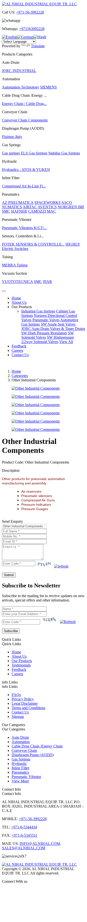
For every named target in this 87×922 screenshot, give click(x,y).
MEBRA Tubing (15, 265)
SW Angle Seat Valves (58, 324)
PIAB (47, 282)
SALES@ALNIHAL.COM (23, 848)
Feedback (19, 346)
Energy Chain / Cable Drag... (24, 104)
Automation (21, 742)
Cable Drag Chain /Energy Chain (37, 746)
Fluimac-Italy (12, 137)
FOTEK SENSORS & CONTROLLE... (33, 244)
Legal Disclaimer (25, 703)
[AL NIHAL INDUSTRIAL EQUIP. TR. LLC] (39, 4)
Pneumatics (20, 772)
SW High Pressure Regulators (44, 333)
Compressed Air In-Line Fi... (24, 186)
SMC (6, 211)
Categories (20, 376)
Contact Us (20, 355)
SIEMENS (48, 87)
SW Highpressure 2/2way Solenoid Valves (47, 339)
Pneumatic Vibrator (26, 777)
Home (16, 298)
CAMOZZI (37, 211)
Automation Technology (20, 87)
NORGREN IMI (71, 207)
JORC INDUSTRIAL (19, 71)
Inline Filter (20, 768)
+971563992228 (31, 29)
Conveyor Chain (24, 750)
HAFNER (19, 211)
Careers (17, 350)
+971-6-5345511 (24, 835)
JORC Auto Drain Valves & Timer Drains (53, 329)
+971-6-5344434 (24, 827)
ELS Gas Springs (34, 153)
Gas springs (11, 153)
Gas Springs (21, 759)
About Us (19, 302)
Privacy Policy (23, 699)
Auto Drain (20, 737)
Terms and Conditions (28, 708)
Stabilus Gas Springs (64, 153)
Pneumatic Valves (45, 320)
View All (66, 342)
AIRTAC (30, 207)
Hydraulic (19, 764)
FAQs (16, 695)
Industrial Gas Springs (38, 311)
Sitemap (18, 716)
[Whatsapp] (43, 890)
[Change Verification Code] (61, 566)
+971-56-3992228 (30, 12)
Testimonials (21, 665)
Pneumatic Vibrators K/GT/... (24, 228)
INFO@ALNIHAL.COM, (40, 844)
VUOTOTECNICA (17, 282)
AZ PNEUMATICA (17, 202)
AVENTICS (47, 207)
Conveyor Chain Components (25, 120)
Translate (38, 46)
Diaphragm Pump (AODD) (33, 755)
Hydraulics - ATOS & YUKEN (26, 170)
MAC (51, 211)
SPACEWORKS (47, 202)
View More (20, 781)
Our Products (22, 307)
